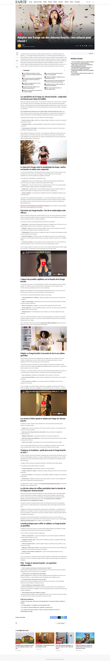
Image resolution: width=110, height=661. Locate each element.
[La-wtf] (21, 2)
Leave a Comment (61, 623)
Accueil (18, 31)
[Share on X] (82, 46)
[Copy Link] (84, 46)
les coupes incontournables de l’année (50, 483)
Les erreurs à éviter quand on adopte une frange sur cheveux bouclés (54, 74)
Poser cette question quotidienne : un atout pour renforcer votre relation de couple (64, 647)
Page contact (61, 659)
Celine (23, 44)
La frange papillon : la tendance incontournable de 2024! (36, 605)
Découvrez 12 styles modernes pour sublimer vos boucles (34, 205)
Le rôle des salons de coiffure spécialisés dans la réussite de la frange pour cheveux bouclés (55, 81)
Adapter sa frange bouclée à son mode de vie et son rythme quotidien (32, 91)
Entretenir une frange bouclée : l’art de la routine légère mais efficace (31, 84)
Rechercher (91, 53)
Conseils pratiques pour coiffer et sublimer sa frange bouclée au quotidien (55, 85)
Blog (21, 31)
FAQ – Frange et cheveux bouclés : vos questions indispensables (53, 88)
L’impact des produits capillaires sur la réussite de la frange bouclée (30, 87)
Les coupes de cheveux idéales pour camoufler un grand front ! (37, 607)
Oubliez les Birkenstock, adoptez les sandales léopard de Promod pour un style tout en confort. (84, 647)
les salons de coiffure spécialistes (48, 322)
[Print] (86, 46)
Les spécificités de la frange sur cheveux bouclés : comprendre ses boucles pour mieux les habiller (32, 74)
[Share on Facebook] (80, 46)
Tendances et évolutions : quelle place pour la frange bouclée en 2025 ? (55, 77)
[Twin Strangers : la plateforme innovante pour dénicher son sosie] (45, 638)
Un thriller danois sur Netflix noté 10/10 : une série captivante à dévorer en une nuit (25, 647)
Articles (20, 33)
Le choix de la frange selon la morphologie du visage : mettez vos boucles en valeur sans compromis (32, 79)
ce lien (38, 388)
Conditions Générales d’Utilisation (52, 659)
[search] (87, 2)
